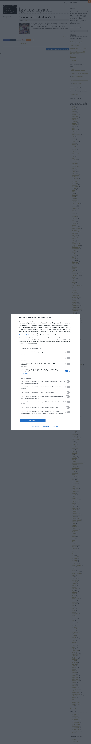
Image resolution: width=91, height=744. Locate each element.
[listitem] (45, 348)
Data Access (45, 426)
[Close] (76, 317)
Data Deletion (35, 426)
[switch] (67, 352)
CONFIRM (32, 420)
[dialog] (45, 372)
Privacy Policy (55, 426)
